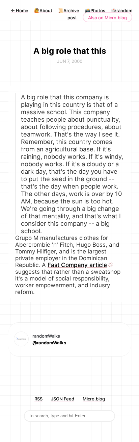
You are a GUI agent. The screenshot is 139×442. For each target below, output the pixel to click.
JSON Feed (62, 398)
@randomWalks (49, 342)
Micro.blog (94, 398)
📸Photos (95, 10)
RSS (38, 398)
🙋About (43, 10)
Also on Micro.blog (107, 17)
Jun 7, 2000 (69, 61)
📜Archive (68, 10)
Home (19, 10)
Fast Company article (77, 265)
